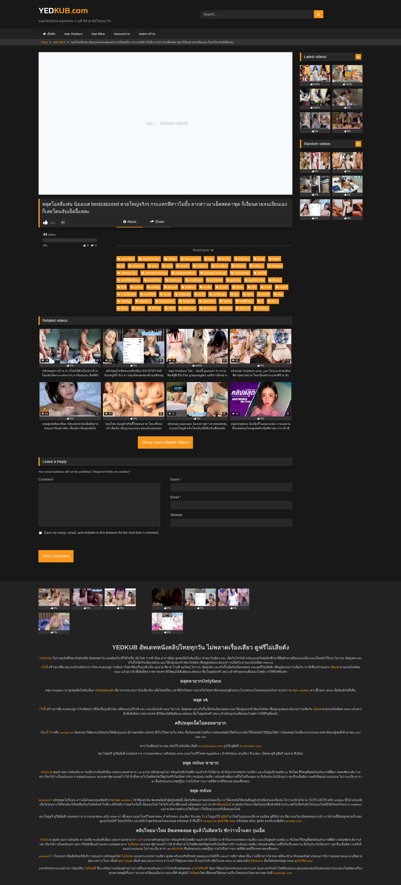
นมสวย (138, 287)
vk (122, 266)
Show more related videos (165, 442)
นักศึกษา (190, 287)
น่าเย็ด (207, 287)
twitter (276, 258)
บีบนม (239, 287)
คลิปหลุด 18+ (129, 273)
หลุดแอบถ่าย (122, 33)
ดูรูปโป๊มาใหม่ (256, 280)
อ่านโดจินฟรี (200, 868)
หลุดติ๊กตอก (246, 301)
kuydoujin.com (282, 873)
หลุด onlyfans (301, 690)
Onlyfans (243, 258)
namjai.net (67, 732)
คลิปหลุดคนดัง (104, 690)
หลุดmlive (145, 301)
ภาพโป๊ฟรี (149, 294)
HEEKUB (46, 772)
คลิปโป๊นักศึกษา (130, 280)
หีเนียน (140, 308)
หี (262, 301)
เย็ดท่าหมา (209, 308)
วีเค (236, 294)
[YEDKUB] (63, 11)
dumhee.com (252, 746)
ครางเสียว (221, 266)
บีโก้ (253, 287)
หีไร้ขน (156, 308)
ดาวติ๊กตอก (195, 280)
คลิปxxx (258, 266)
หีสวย (124, 308)
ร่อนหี (167, 294)
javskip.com (294, 821)
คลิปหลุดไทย (241, 273)
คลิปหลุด (277, 266)
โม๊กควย (245, 308)
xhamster (137, 266)
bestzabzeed (192, 258)
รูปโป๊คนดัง (219, 294)
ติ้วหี (123, 287)
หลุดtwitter (209, 301)
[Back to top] (388, 873)
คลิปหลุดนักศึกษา (185, 273)
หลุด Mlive (98, 33)
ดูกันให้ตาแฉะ (226, 821)
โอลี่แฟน (263, 308)
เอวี (140, 839)
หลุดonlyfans (166, 301)
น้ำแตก (223, 287)
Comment (45, 479)
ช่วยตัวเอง (175, 280)
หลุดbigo (126, 301)
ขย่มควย (202, 266)
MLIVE (226, 258)
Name (175, 479)
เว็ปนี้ (44, 667)
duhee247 (45, 800)
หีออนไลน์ (224, 804)
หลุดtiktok (188, 301)
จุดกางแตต (125, 860)
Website (176, 515)
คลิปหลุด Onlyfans (156, 273)
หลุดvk (227, 301)
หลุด (280, 294)
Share (159, 221)
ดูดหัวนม (235, 280)
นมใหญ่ (155, 287)
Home (44, 42)
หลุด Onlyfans (73, 33)
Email (175, 497)
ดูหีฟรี (224, 816)
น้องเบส (172, 287)
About (131, 221)
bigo (210, 258)
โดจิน (192, 873)
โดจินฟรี (90, 868)
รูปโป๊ (201, 294)
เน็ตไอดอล (189, 308)
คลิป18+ (240, 266)
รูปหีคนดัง (184, 294)
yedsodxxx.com (212, 746)
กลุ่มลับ (184, 266)
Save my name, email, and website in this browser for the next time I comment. (101, 532)
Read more (201, 250)
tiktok (261, 258)
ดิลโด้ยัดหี (216, 280)
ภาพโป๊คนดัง (128, 294)
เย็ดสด (227, 308)
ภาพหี (267, 287)
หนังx (250, 294)
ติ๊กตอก (277, 280)
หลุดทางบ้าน (147, 33)
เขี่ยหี (172, 308)
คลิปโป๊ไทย (154, 280)
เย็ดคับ (51, 33)
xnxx (155, 266)
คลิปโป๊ (262, 273)
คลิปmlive (256, 860)
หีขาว (274, 301)
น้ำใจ (49, 732)
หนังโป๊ (265, 294)
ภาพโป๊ (283, 287)
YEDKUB (45, 658)
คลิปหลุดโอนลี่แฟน (215, 273)
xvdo (169, 266)
